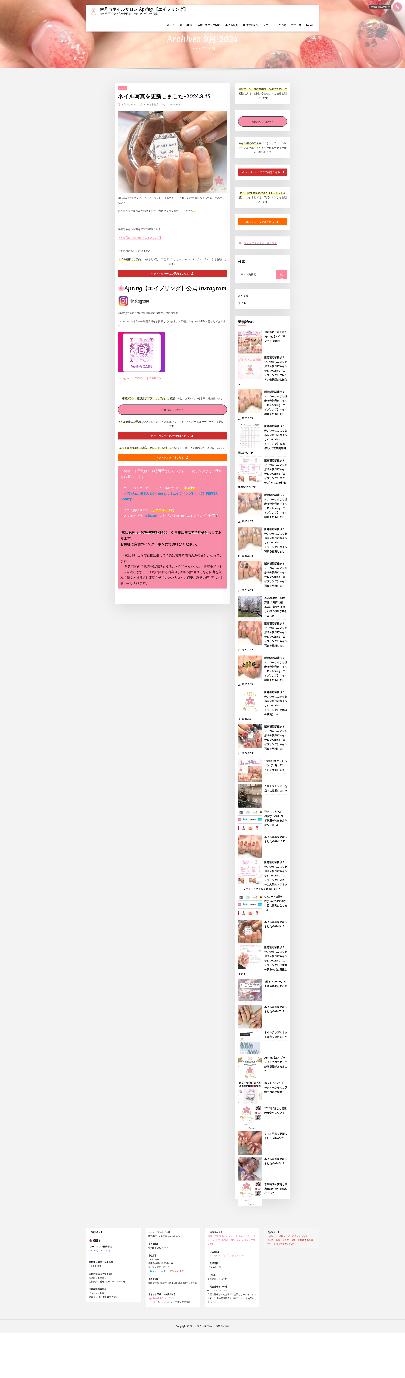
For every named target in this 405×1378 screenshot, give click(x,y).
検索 (241, 261)
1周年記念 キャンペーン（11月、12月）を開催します (275, 765)
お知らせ (243, 295)
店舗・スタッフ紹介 (208, 25)
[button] (172, 273)
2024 (204, 48)
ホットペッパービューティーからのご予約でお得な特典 (275, 1087)
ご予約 (282, 25)
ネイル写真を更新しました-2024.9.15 (164, 96)
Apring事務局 (151, 104)
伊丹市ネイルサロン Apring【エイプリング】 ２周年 (275, 336)
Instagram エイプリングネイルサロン (139, 378)
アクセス (296, 25)
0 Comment (173, 104)
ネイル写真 (231, 25)
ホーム (171, 25)
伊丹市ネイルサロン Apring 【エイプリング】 (144, 9)
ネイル (122, 88)
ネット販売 (186, 25)
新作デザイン (250, 25)
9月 (213, 48)
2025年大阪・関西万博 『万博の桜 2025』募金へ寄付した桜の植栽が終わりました (275, 606)
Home (193, 48)
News (309, 25)
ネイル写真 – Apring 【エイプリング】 (140, 237)
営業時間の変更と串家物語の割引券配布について (275, 1189)
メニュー (268, 25)
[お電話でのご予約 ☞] (397, 6)
